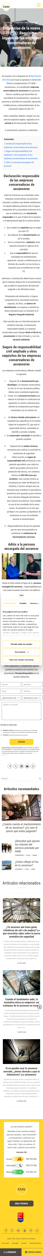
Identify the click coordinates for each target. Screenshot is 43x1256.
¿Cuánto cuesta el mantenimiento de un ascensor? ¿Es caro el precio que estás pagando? (21, 828)
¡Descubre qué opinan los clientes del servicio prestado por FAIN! (27, 846)
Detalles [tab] (23, 603)
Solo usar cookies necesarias (21, 660)
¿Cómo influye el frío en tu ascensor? (26, 863)
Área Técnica (21, 1203)
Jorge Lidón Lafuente (31, 22)
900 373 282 (31, 1165)
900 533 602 (31, 1159)
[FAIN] (6, 6)
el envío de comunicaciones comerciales (15, 735)
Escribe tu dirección (8, 725)
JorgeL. (33, 869)
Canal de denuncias (35, 1243)
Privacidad (15, 1243)
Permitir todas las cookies (21, 644)
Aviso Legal (5, 1243)
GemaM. (34, 855)
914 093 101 (31, 1172)
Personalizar (20, 652)
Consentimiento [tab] (9, 603)
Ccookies (24, 1243)
